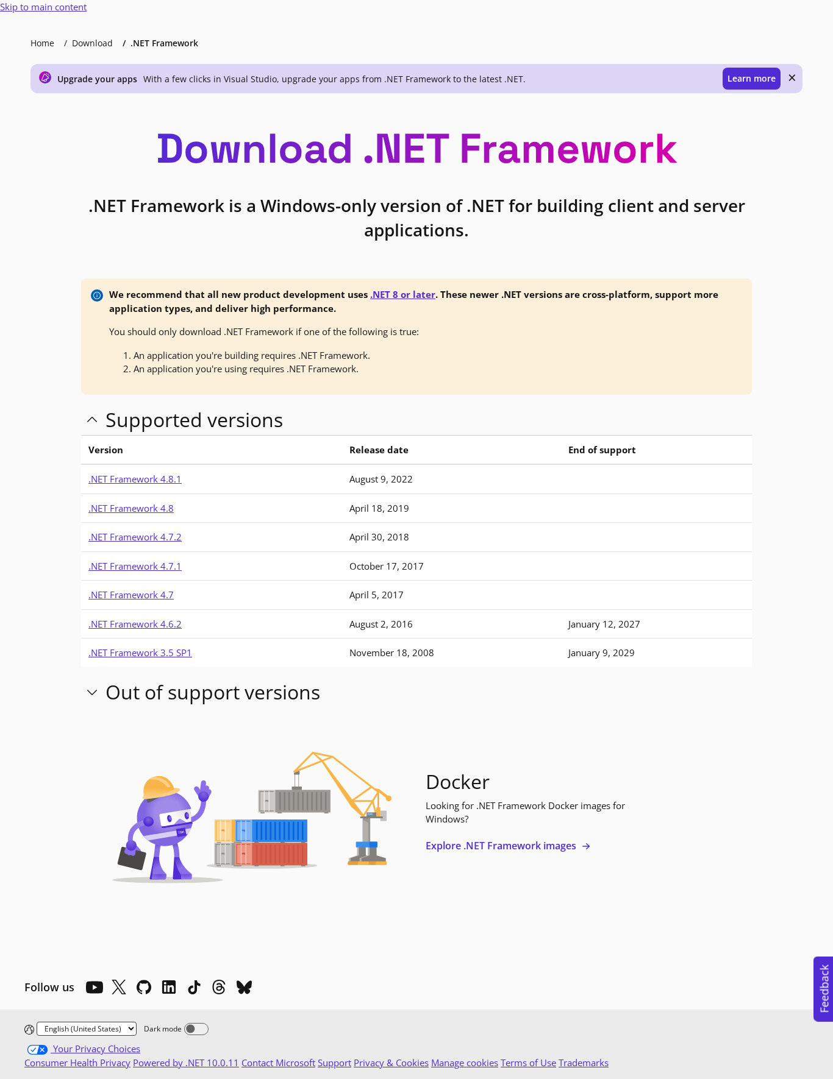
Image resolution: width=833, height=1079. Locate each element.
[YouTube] (94, 987)
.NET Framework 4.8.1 (135, 479)
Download (92, 43)
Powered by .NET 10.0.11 (186, 1062)
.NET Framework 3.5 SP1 (140, 652)
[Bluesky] (244, 987)
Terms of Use (528, 1062)
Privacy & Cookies (391, 1062)
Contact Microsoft (278, 1062)
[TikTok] (194, 987)
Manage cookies (464, 1062)
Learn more (752, 78)
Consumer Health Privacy (77, 1062)
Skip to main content (43, 7)
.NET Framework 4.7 (131, 595)
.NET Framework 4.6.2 (135, 624)
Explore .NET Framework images (502, 845)
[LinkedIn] (169, 987)
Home (42, 43)
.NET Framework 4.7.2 (135, 537)
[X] (119, 987)
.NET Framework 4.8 (131, 508)
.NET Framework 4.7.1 (135, 566)
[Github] (144, 987)
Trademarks (584, 1062)
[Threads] (219, 987)
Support (334, 1062)
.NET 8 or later (402, 294)
